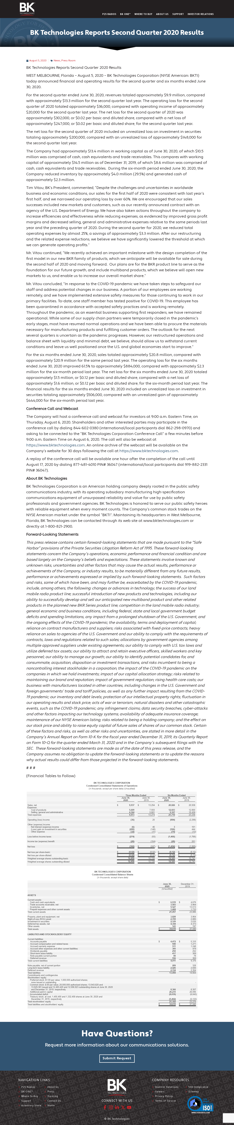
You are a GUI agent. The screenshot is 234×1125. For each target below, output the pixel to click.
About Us (162, 14)
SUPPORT (178, 14)
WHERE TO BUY (143, 14)
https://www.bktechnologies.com (55, 445)
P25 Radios (109, 14)
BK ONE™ (125, 14)
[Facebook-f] (105, 1107)
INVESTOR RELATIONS (201, 14)
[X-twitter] (123, 1107)
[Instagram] (111, 1107)
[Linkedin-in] (117, 1107)
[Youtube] (129, 1107)
